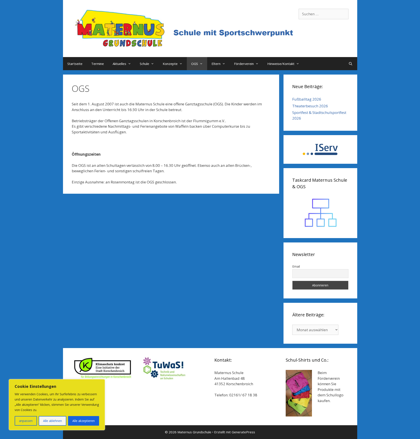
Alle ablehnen (52, 421)
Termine (97, 63)
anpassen (26, 421)
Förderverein (244, 63)
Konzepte (170, 63)
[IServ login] (320, 149)
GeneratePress (243, 432)
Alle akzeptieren (83, 421)
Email (296, 266)
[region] (57, 404)
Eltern (216, 63)
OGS (194, 63)
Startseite (74, 63)
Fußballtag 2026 (306, 99)
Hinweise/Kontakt (280, 63)
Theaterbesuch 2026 (310, 105)
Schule (144, 63)
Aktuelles (119, 63)
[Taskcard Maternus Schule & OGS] (320, 213)
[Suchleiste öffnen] (350, 63)
